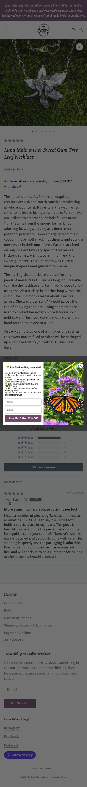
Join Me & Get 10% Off (23, 418)
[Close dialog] (81, 365)
